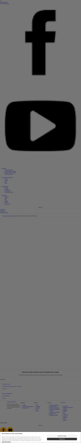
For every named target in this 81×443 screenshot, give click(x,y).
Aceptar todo (62, 439)
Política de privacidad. (6, 441)
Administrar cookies (62, 435)
